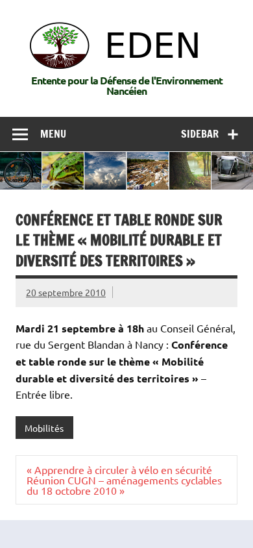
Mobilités (44, 428)
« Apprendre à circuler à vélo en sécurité (119, 469)
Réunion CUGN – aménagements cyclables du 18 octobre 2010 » (124, 485)
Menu (53, 134)
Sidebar (200, 134)
